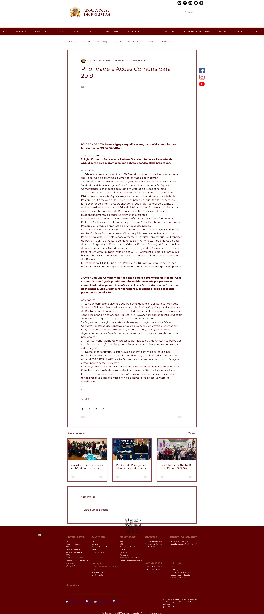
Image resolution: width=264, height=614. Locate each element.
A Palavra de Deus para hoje (95, 41)
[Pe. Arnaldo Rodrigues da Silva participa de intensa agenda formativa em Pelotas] (132, 449)
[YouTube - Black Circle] (196, 3)
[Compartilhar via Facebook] (82, 408)
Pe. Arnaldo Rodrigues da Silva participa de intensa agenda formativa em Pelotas (132, 467)
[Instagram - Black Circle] (190, 3)
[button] (193, 41)
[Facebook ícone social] (202, 70)
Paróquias (118, 41)
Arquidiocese (166, 41)
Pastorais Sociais (135, 41)
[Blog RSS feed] (201, 3)
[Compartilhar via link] (102, 408)
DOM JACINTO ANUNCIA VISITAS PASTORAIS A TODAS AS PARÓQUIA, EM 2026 (176, 467)
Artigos (151, 41)
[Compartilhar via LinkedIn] (96, 408)
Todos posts (72, 41)
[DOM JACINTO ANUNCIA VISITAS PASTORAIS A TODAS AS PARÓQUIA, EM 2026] (176, 449)
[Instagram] (202, 77)
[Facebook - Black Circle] (185, 3)
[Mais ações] (181, 60)
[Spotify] (179, 3)
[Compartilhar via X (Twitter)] (89, 408)
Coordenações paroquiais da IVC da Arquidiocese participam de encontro (87, 467)
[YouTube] (202, 84)
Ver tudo (192, 433)
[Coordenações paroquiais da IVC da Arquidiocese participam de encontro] (87, 449)
